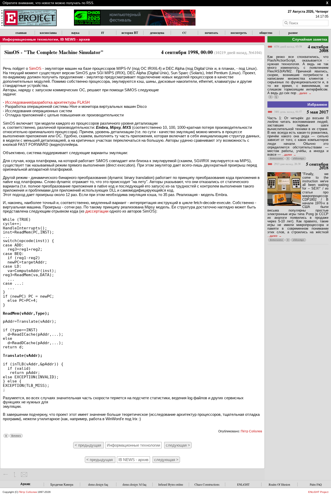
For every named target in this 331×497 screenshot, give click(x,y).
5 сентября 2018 (301, 166)
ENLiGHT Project (318, 492)
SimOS (35, 68)
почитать (211, 33)
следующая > (178, 445)
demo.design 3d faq (134, 484)
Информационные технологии (30, 39)
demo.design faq (98, 484)
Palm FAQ (316, 484)
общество (265, 33)
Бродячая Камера (61, 484)
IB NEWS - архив (75, 39)
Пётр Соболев (251, 431)
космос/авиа (48, 33)
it (6, 435)
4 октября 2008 (301, 49)
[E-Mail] (24, 474)
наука (75, 33)
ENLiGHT (243, 484)
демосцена (157, 33)
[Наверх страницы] (15, 474)
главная (21, 33)
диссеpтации (96, 211)
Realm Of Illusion (279, 484)
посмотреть (239, 33)
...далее (302, 93)
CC (184, 33)
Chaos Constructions (206, 484)
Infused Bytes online (170, 484)
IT (102, 33)
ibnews (16, 435)
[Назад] (6, 474)
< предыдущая (88, 445)
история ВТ (130, 33)
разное (293, 33)
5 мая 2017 (301, 112)
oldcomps (298, 158)
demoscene (276, 158)
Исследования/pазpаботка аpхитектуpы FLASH (47, 102)
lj (276, 97)
